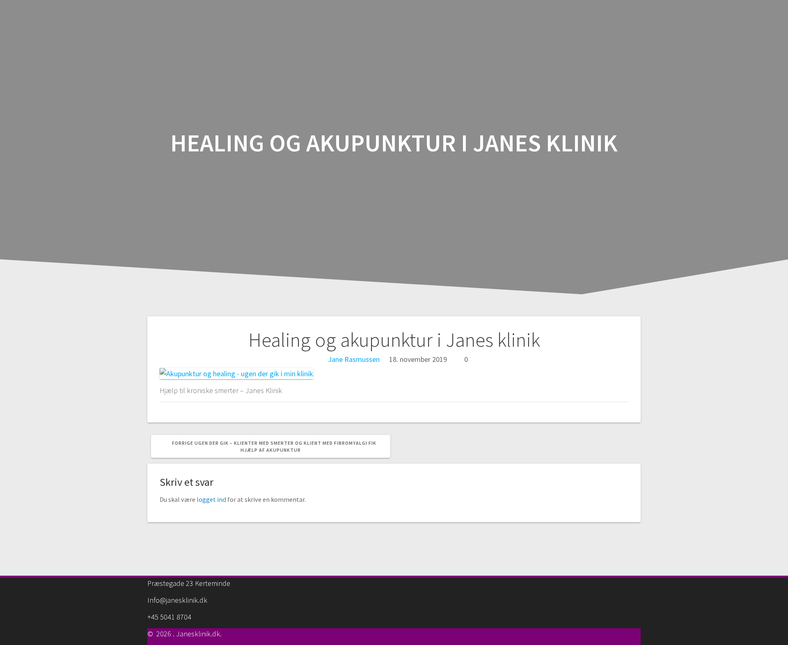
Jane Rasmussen (354, 359)
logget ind (211, 499)
